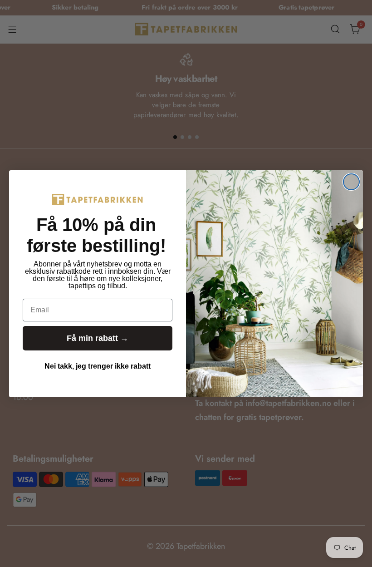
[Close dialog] (351, 182)
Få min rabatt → (97, 338)
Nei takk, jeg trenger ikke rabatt (97, 366)
